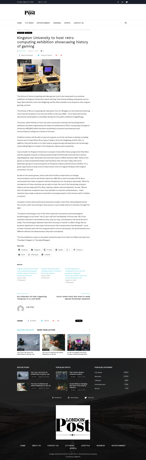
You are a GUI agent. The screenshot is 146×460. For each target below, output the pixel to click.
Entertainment (43, 23)
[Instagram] (122, 2)
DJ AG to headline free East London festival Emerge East (77, 353)
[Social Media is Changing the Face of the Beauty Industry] (61, 387)
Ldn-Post (22, 51)
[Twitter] (127, 2)
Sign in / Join (42, 2)
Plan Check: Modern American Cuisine (77, 373)
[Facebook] (118, 2)
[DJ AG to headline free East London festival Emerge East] (78, 342)
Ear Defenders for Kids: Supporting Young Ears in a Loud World (32, 298)
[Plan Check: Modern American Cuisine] (61, 375)
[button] (126, 23)
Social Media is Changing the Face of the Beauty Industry (78, 385)
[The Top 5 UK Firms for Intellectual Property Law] (28, 342)
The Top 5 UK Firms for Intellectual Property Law (25, 353)
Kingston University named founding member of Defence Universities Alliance (51, 271)
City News (29, 23)
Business (57, 23)
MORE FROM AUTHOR (46, 330)
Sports (67, 23)
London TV (76, 457)
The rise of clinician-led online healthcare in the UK (52, 353)
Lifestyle (109, 380)
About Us (36, 446)
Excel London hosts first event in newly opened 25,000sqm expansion (73, 298)
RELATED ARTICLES (25, 330)
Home (19, 23)
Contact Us (78, 23)
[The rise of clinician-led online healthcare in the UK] (53, 342)
